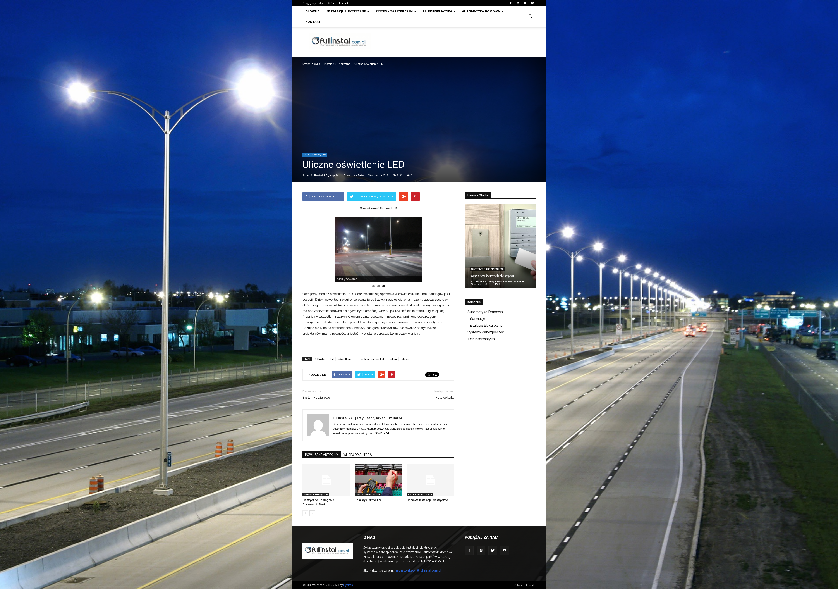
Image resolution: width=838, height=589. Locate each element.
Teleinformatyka (437, 11)
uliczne (406, 359)
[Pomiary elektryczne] (378, 480)
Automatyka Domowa (485, 311)
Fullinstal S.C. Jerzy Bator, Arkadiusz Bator (337, 175)
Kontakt (343, 3)
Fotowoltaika (445, 398)
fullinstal (320, 359)
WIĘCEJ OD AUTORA (357, 454)
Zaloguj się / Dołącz (313, 3)
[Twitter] (525, 3)
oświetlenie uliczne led (370, 359)
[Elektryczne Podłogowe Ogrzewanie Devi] (326, 480)
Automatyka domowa (481, 11)
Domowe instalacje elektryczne (427, 500)
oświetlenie (345, 359)
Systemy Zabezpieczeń (394, 11)
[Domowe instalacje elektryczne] (430, 480)
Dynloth (348, 585)
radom (393, 359)
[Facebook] (510, 3)
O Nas (331, 3)
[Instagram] (518, 3)
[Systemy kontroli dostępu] (500, 248)
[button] (530, 16)
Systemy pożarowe (316, 398)
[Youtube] (532, 3)
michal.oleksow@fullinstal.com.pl (418, 570)
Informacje (476, 318)
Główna (312, 11)
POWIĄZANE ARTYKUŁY (321, 454)
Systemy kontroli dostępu (492, 276)
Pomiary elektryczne (368, 500)
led (332, 359)
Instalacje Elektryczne (346, 11)
